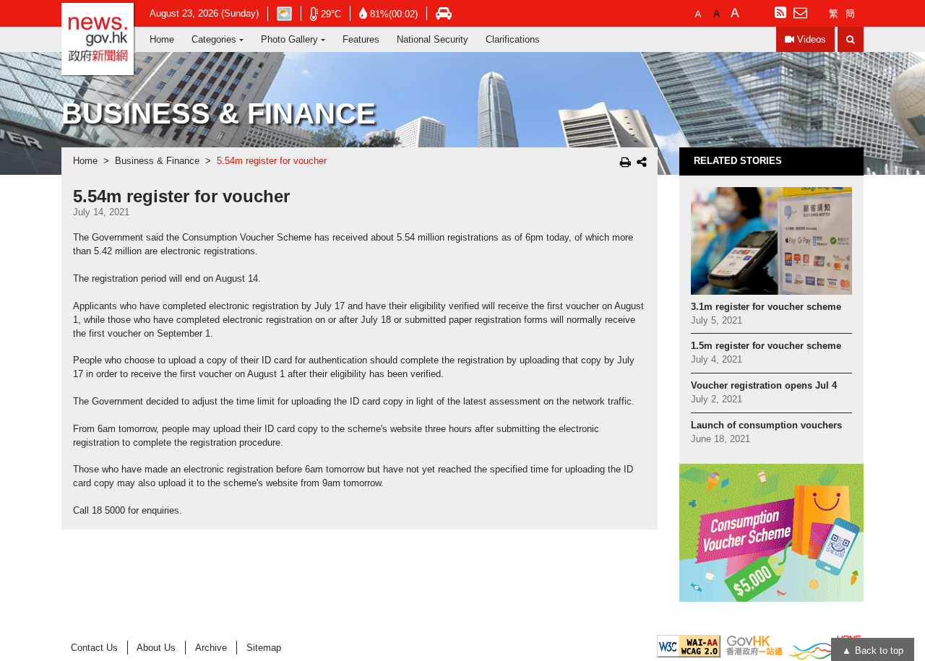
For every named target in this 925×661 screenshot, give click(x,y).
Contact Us (94, 647)
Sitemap (263, 647)
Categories (214, 39)
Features (361, 39)
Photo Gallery (289, 39)
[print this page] (625, 162)
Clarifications (513, 39)
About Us (156, 647)
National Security (432, 39)
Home (162, 39)
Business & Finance (157, 161)
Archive (211, 647)
